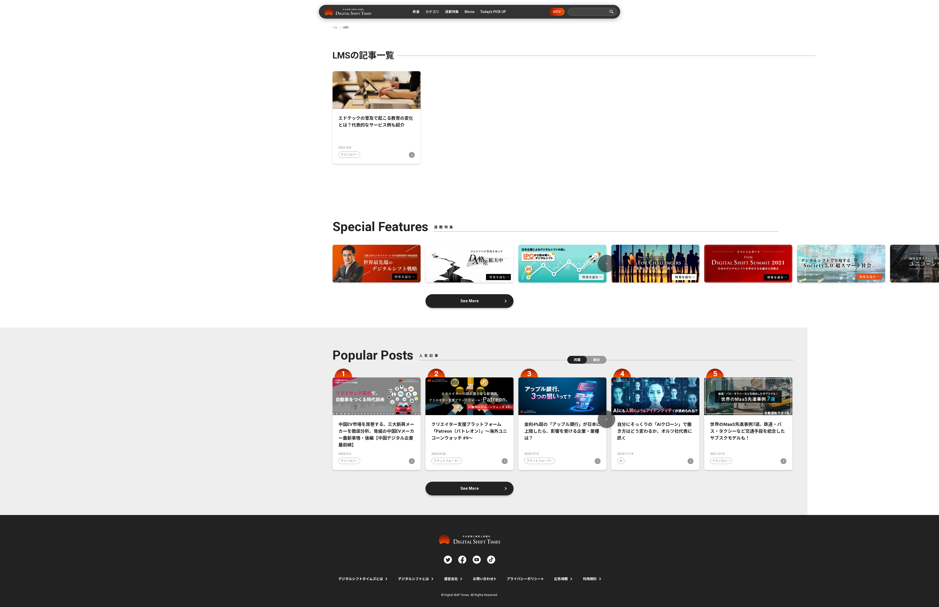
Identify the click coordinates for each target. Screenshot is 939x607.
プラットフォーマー (447, 461)
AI (620, 461)
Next (606, 263)
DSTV (557, 11)
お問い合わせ (483, 579)
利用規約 (590, 579)
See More (469, 301)
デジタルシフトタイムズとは (360, 579)
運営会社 (451, 579)
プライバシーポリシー (524, 579)
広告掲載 (561, 579)
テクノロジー (349, 154)
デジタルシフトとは (413, 579)
